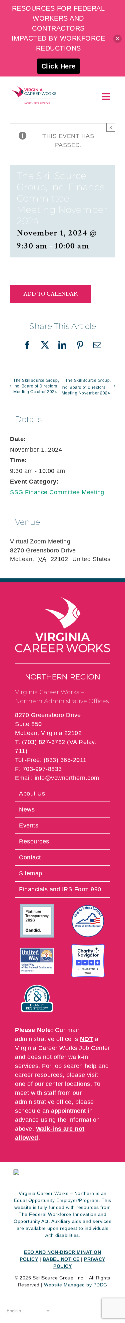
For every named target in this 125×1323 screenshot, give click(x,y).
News (27, 809)
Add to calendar (50, 293)
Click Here (58, 66)
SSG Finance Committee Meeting (57, 492)
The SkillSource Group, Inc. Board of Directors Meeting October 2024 (36, 385)
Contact (30, 857)
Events (28, 825)
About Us (32, 793)
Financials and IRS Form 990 (60, 889)
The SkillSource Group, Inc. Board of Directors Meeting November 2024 (86, 386)
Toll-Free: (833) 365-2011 (51, 760)
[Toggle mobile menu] (107, 96)
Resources (34, 841)
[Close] (117, 39)
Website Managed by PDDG (75, 1284)
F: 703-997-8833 (38, 769)
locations (77, 1084)
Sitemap (30, 873)
